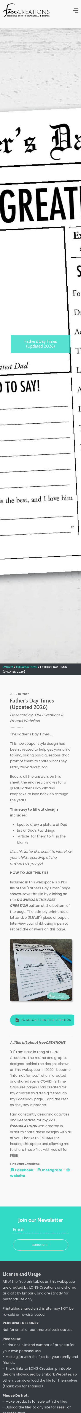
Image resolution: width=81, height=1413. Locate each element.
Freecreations (27, 667)
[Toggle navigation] (74, 10)
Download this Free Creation (46, 1020)
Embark (8, 667)
